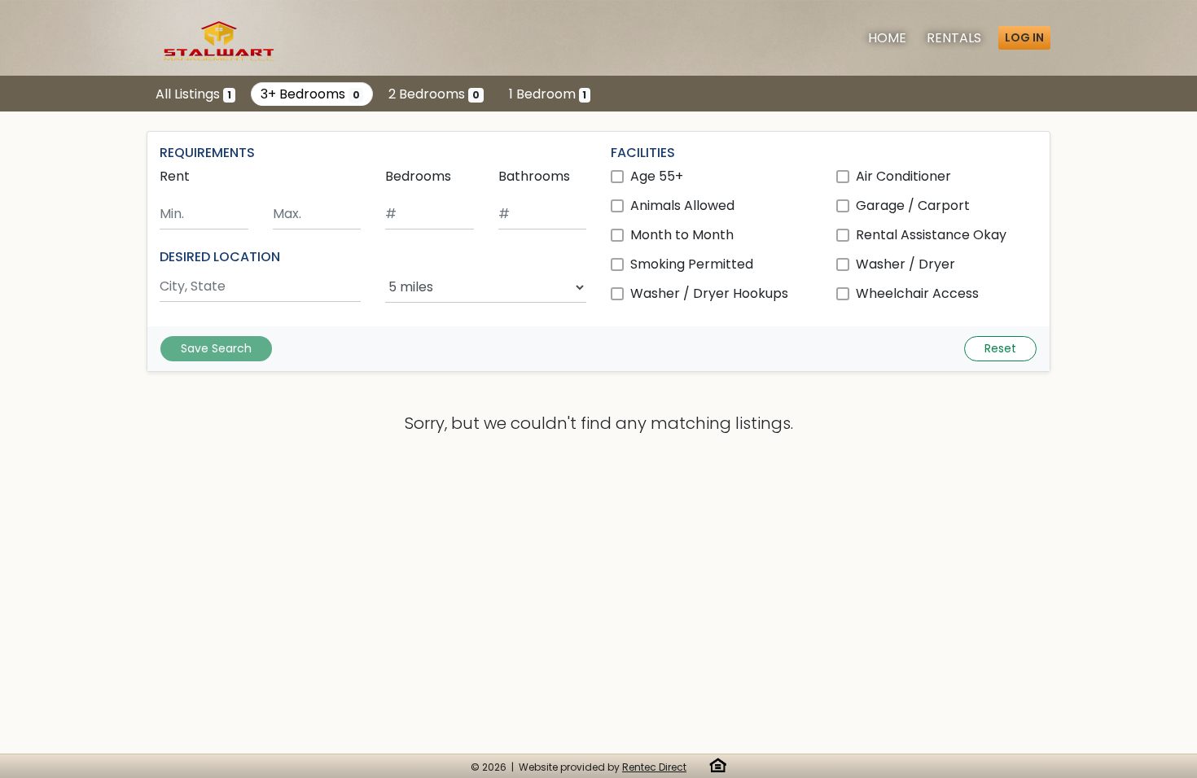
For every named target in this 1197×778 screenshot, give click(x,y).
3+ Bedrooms (310, 94)
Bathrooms (534, 176)
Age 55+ (656, 176)
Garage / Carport (913, 205)
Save (216, 348)
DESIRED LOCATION (220, 256)
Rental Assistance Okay (931, 234)
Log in (1024, 37)
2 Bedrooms (434, 94)
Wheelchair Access (917, 293)
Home (887, 37)
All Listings (193, 94)
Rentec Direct (654, 767)
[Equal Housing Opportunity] (717, 765)
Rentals (954, 37)
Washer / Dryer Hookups (709, 293)
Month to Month (682, 234)
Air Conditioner (903, 176)
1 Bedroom (548, 94)
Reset (1000, 348)
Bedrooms (418, 176)
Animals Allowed (682, 205)
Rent (175, 176)
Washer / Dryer (905, 264)
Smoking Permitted (691, 264)
